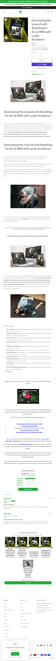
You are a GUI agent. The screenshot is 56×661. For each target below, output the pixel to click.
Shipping (33, 45)
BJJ (48, 439)
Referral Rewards (24, 626)
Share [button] (34, 71)
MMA (10, 441)
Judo (6, 441)
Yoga (5, 636)
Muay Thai (6, 626)
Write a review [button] (28, 489)
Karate (5, 616)
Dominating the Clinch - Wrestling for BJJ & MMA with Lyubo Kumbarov (28, 572)
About (21, 606)
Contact (22, 610)
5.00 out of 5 (32, 473)
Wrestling (16, 441)
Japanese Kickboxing (8, 610)
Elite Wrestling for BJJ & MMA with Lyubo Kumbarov (34, 553)
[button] (4, 11)
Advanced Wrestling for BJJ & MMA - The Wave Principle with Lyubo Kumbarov (10, 552)
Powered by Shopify (38, 657)
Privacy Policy (23, 620)
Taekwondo (6, 630)
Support (22, 616)
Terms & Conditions (24, 623)
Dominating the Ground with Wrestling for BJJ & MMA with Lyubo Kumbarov (22, 552)
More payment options (42, 68)
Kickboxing (6, 620)
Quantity (33, 52)
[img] (7, 498)
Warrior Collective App (26, 444)
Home (21, 603)
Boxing (5, 606)
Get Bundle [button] (28, 582)
